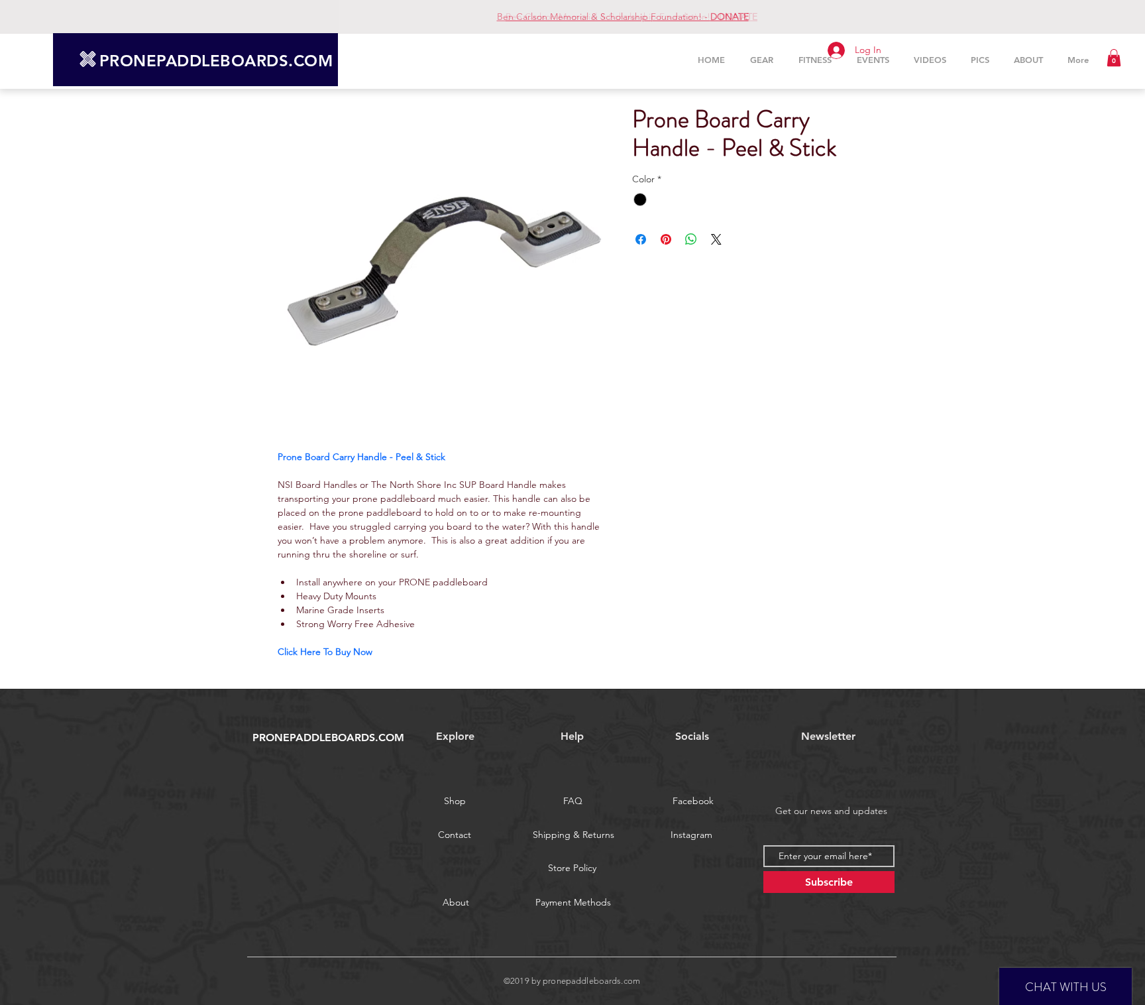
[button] (1114, 57)
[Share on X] (716, 239)
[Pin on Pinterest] (666, 239)
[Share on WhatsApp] (691, 239)
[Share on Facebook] (641, 239)
